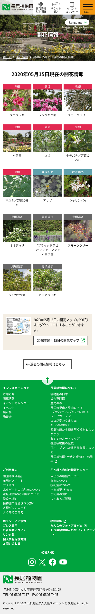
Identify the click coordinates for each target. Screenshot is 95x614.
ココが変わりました (63, 420)
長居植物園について (63, 388)
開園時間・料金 (12, 476)
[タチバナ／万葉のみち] (78, 149)
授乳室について (60, 485)
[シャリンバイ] (78, 194)
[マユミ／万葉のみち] (17, 194)
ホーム (7, 57)
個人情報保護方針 (14, 539)
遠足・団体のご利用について (21, 494)
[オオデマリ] (17, 239)
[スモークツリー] (78, 109)
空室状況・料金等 (61, 489)
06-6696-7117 (19, 594)
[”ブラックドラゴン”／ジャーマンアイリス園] (47, 239)
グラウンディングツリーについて (70, 411)
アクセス (9, 485)
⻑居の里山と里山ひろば (66, 407)
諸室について (59, 480)
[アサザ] (47, 194)
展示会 (7, 412)
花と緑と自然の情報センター (69, 470)
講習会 (7, 416)
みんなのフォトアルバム (66, 525)
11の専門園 (57, 398)
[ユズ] (47, 149)
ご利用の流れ (59, 494)
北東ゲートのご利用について (22, 489)
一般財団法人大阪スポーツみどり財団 (51, 603)
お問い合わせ (11, 543)
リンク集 (9, 534)
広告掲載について (14, 530)
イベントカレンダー (16, 403)
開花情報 (22, 57)
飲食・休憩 (9, 498)
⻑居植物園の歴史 (62, 443)
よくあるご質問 (13, 512)
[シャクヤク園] (47, 109)
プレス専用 (10, 525)
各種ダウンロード (14, 507)
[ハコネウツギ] (47, 289)
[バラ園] (17, 149)
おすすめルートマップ (65, 438)
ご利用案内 (10, 470)
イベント (9, 407)
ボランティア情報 (14, 521)
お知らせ (9, 394)
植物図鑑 (56, 521)
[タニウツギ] (17, 109)
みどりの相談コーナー (65, 476)
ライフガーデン (60, 416)
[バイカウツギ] (17, 289)
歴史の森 (56, 403)
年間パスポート (13, 480)
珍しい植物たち (60, 425)
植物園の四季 (59, 394)
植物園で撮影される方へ (19, 503)
